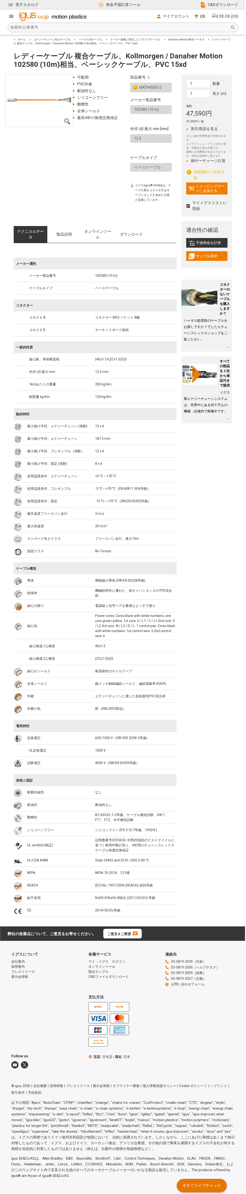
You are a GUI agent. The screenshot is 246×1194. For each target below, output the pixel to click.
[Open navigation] (11, 16)
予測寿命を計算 (208, 244)
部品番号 (138, 77)
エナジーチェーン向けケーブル (52, 39)
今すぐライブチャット (202, 1185)
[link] (207, 244)
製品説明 (64, 234)
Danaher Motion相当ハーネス (186, 39)
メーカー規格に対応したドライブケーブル (135, 39)
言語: (102, 1057)
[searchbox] (119, 27)
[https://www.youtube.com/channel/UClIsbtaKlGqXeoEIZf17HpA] (14, 1064)
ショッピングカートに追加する (206, 188)
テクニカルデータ (30, 234)
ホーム (22, 39)
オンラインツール (97, 234)
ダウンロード (131, 234)
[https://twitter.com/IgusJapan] (24, 1064)
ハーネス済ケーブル (90, 39)
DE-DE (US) (228, 16)
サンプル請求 (208, 257)
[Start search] (233, 27)
